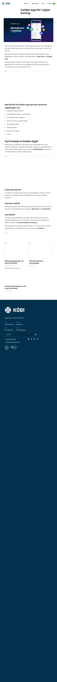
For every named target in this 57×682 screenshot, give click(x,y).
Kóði (43, 3)
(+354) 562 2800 (9, 324)
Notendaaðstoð (11, 339)
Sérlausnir (35, 3)
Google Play (46, 209)
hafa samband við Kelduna (27, 222)
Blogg (50, 3)
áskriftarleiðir (38, 149)
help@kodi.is (19, 324)
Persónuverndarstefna (13, 342)
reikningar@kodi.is (21, 330)
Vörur (25, 3)
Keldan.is (41, 228)
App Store (40, 56)
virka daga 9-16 (9, 330)
